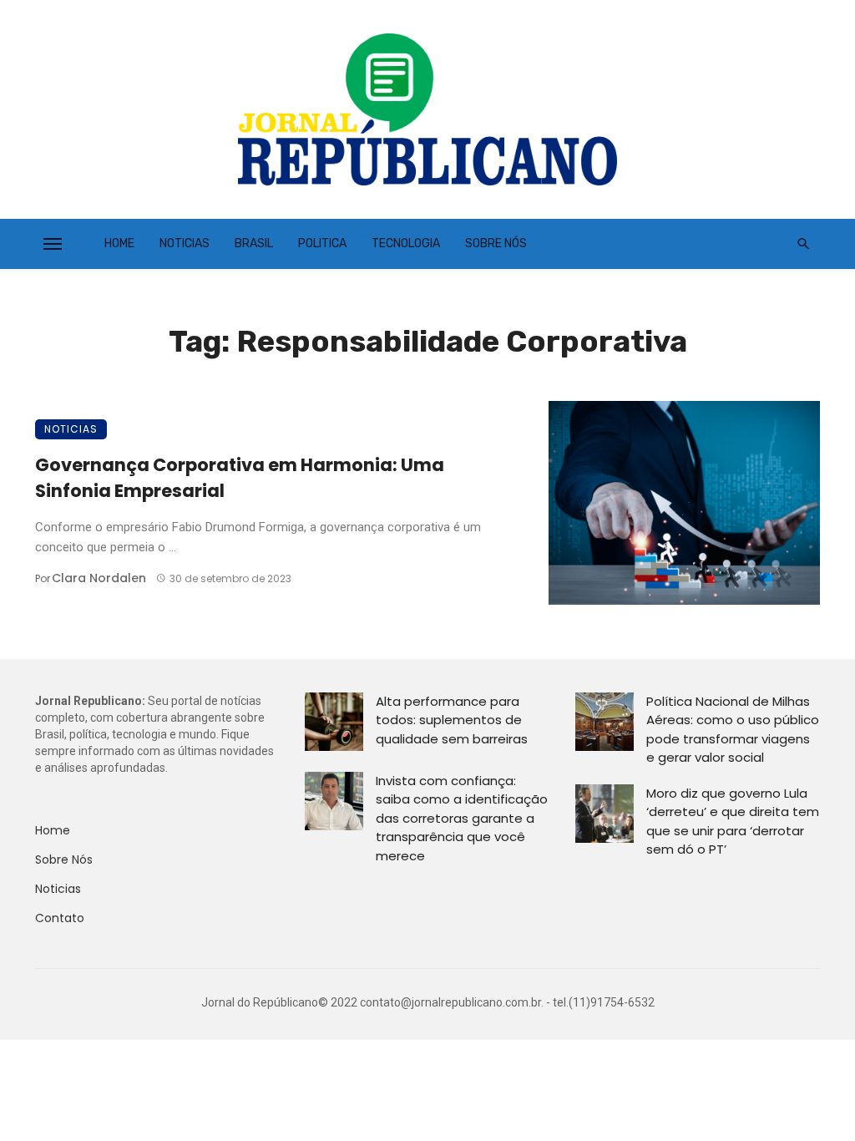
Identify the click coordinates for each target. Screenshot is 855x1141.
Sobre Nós (496, 243)
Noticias (184, 243)
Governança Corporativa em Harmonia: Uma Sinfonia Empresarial (239, 478)
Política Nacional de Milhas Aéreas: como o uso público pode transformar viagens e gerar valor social (732, 729)
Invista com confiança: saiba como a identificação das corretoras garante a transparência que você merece (462, 818)
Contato (59, 918)
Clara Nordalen (99, 578)
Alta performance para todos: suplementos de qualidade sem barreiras (452, 720)
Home (119, 243)
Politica (322, 243)
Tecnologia (406, 243)
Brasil (254, 243)
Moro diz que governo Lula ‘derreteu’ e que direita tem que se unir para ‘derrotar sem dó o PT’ (732, 821)
